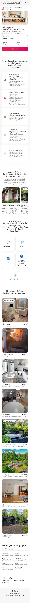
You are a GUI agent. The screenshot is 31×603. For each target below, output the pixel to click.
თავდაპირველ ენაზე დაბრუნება (11, 3)
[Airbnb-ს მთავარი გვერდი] (3, 8)
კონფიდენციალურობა (12, 595)
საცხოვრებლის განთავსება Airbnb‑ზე (13, 8)
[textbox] (8, 44)
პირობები (21, 595)
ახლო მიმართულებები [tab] (8, 549)
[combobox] (15, 38)
